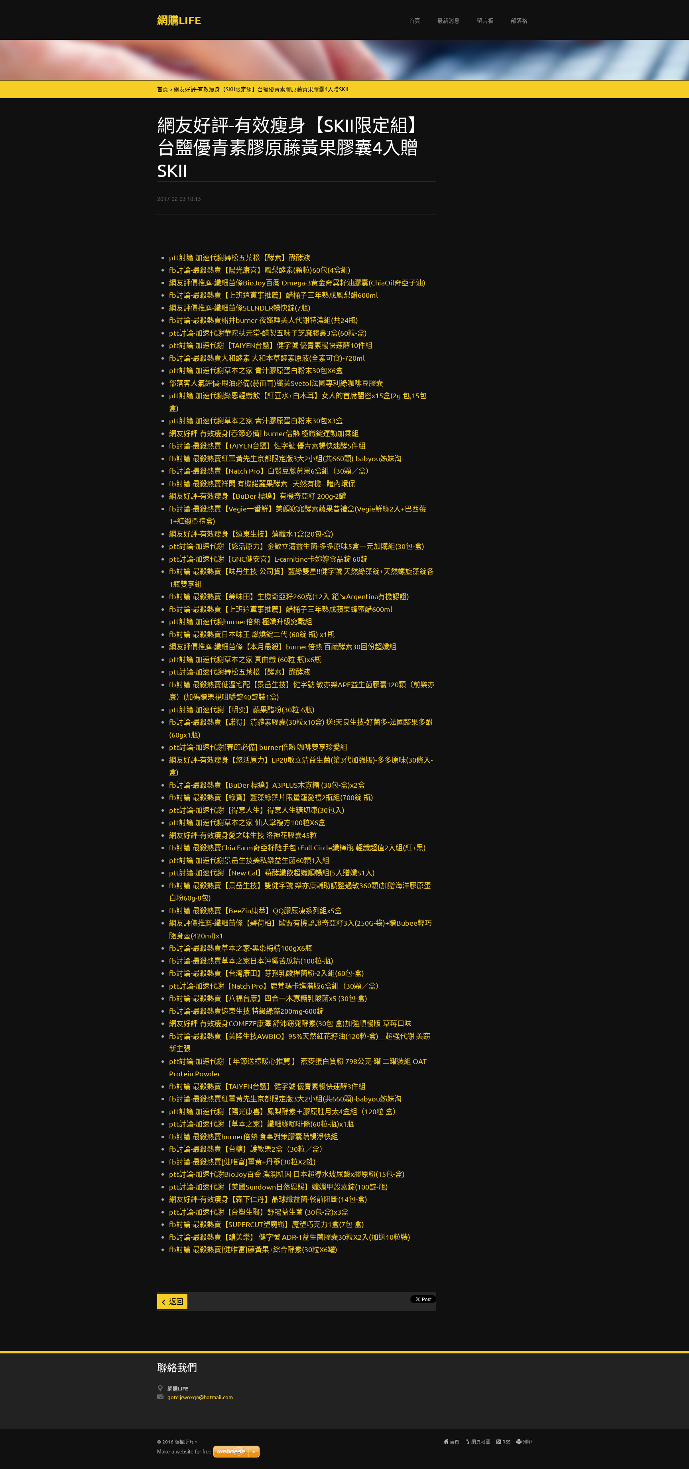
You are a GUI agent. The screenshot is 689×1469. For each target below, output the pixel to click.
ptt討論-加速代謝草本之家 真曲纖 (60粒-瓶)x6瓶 (245, 659)
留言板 (485, 20)
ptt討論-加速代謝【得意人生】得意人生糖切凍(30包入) (256, 810)
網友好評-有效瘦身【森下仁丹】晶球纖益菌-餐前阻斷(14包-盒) (268, 1199)
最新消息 (448, 20)
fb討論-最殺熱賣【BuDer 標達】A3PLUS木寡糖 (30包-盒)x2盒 (267, 785)
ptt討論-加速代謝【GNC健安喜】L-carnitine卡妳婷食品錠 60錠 (268, 559)
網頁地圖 (480, 1441)
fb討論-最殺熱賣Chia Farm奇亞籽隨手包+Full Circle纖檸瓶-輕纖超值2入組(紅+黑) (297, 847)
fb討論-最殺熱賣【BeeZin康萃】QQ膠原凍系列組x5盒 (255, 910)
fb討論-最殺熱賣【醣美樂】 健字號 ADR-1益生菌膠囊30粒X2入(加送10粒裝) (289, 1237)
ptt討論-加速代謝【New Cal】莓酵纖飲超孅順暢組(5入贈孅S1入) (272, 872)
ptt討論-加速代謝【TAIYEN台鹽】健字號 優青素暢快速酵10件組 (270, 345)
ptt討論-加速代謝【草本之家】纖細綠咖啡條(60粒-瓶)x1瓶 (261, 1123)
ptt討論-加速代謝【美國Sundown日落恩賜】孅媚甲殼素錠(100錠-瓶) (278, 1186)
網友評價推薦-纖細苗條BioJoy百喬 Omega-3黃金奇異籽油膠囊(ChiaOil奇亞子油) (297, 282)
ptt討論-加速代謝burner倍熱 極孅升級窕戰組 (240, 621)
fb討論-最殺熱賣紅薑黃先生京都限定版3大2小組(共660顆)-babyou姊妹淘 (285, 458)
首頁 (414, 20)
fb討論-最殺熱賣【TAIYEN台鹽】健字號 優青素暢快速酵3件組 (267, 1086)
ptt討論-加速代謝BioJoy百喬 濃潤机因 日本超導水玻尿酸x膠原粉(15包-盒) (287, 1174)
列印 (527, 1441)
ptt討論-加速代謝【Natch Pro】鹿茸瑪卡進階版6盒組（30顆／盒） (276, 985)
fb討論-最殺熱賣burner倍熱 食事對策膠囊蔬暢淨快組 (253, 1136)
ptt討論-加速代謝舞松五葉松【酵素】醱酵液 (239, 257)
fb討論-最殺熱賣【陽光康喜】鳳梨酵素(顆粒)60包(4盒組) (259, 269)
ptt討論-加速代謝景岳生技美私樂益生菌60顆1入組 (249, 860)
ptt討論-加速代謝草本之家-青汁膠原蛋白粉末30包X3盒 (256, 420)
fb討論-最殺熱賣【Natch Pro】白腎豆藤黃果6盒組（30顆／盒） (271, 470)
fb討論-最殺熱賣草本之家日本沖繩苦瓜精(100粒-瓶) (251, 960)
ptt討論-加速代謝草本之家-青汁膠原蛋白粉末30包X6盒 (256, 370)
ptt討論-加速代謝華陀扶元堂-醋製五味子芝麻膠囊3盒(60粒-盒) (268, 332)
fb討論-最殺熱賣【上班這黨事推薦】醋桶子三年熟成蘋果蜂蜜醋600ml (280, 609)
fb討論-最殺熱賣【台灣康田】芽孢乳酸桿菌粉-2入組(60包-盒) (266, 973)
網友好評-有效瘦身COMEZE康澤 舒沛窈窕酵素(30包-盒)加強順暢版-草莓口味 (290, 1023)
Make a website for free (184, 1452)
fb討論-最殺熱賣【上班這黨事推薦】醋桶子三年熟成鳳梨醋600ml (273, 295)
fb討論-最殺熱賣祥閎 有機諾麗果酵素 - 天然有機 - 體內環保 (262, 483)
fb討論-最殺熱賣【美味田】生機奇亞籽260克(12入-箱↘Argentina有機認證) (289, 596)
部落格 (519, 20)
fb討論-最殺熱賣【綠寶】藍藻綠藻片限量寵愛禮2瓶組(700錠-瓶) (271, 797)
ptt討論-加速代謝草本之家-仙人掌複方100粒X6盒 (247, 822)
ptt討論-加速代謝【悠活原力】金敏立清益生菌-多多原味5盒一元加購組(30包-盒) (296, 546)
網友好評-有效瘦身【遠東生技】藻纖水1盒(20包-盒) (251, 533)
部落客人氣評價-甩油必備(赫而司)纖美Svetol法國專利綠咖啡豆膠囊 (276, 383)
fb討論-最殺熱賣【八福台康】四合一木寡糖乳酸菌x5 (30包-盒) (268, 998)
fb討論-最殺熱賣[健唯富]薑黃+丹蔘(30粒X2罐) (242, 1161)
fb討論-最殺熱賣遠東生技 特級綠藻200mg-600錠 (246, 1011)
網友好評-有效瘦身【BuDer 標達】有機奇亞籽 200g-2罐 (257, 496)
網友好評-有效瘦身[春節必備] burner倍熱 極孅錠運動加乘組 (264, 433)
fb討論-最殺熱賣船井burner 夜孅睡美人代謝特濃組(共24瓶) (263, 320)
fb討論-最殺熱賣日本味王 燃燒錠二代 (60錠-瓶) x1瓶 (252, 634)
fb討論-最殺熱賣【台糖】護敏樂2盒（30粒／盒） (248, 1149)
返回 (176, 1301)
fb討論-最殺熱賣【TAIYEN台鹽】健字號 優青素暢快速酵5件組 (267, 445)
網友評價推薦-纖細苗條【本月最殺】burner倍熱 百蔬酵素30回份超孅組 (282, 646)
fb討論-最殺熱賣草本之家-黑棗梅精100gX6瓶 (240, 948)
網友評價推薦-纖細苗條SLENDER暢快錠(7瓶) (240, 307)
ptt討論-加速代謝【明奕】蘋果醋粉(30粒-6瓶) (242, 709)
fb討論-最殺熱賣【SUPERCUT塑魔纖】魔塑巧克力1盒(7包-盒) (266, 1224)
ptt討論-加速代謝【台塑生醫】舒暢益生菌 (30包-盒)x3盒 (258, 1211)
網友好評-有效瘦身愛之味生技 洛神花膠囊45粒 (243, 835)
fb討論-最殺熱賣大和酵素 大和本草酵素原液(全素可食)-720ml (267, 358)
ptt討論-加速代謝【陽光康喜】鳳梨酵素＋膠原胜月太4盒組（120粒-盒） (284, 1111)
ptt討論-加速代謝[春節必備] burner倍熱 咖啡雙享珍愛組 (258, 747)
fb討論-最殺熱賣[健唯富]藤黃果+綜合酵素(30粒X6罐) (253, 1249)
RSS (506, 1441)
